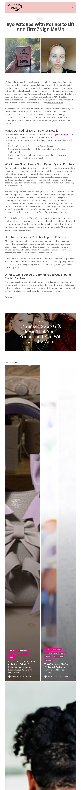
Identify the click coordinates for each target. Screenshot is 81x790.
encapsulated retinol (60, 134)
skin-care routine (55, 103)
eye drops (9, 94)
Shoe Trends (58, 657)
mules (63, 653)
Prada (48, 657)
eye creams (68, 91)
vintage (48, 660)
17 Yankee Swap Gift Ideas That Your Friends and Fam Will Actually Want (40, 332)
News (40, 19)
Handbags (24, 654)
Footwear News (51, 653)
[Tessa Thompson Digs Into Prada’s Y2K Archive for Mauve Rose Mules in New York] (58, 523)
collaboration (23, 650)
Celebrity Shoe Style (53, 649)
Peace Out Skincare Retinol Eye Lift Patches (33, 97)
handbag (13, 654)
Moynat (12, 658)
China (12, 650)
